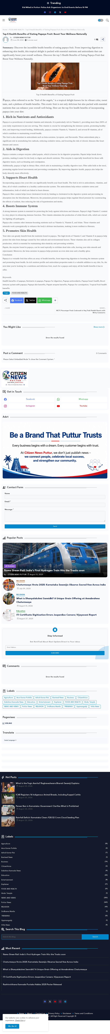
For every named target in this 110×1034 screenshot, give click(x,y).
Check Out (19, 1020)
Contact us (40, 1013)
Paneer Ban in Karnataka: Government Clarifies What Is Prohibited (47, 806)
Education (31, 702)
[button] (100, 20)
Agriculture (8, 698)
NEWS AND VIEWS (11, 706)
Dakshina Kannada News (14, 702)
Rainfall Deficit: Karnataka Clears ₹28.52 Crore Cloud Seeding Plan (47, 818)
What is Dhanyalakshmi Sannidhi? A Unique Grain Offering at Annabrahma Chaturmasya (58, 600)
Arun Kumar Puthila (24, 698)
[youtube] (65, 12)
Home (5, 30)
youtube (83, 406)
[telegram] (55, 12)
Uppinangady (81, 706)
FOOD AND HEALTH (16, 30)
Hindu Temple (89, 702)
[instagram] (50, 12)
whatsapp (83, 399)
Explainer (58, 702)
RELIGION (39, 706)
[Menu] (3, 20)
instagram (30, 406)
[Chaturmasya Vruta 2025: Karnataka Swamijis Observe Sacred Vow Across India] (9, 585)
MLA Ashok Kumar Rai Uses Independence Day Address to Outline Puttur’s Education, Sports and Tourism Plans (55, 7)
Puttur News (27, 706)
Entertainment (45, 702)
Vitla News (95, 706)
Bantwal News (58, 698)
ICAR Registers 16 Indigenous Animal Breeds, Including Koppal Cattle (48, 795)
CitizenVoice (82, 698)
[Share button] (55, 300)
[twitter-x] (60, 12)
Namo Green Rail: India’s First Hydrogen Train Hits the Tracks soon (34, 955)
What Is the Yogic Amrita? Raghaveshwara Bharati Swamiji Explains (47, 783)
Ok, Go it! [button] (12, 1026)
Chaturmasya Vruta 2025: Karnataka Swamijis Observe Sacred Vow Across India (61, 585)
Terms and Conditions (83, 1013)
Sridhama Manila (54, 706)
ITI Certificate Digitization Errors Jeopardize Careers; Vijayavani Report (56, 615)
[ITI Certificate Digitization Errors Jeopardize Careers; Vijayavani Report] (9, 615)
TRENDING (68, 706)
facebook (30, 399)
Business (70, 698)
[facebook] (45, 12)
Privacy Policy (54, 1013)
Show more (98, 327)
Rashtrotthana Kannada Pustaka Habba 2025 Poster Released (32, 985)
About (29, 1013)
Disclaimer (67, 1013)
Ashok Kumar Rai (42, 698)
